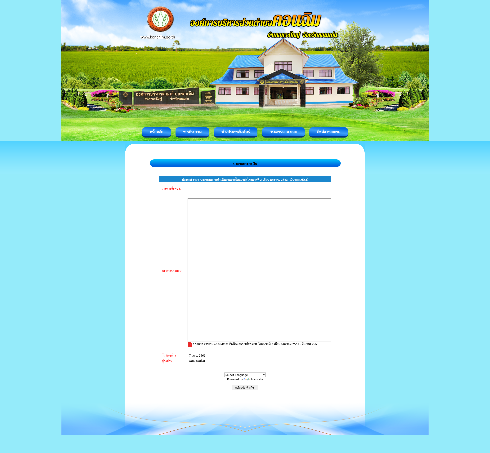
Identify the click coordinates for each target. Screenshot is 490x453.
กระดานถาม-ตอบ (283, 131)
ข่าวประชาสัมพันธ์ (235, 131)
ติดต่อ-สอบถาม (328, 131)
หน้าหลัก (156, 131)
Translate (257, 379)
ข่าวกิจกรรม (192, 131)
